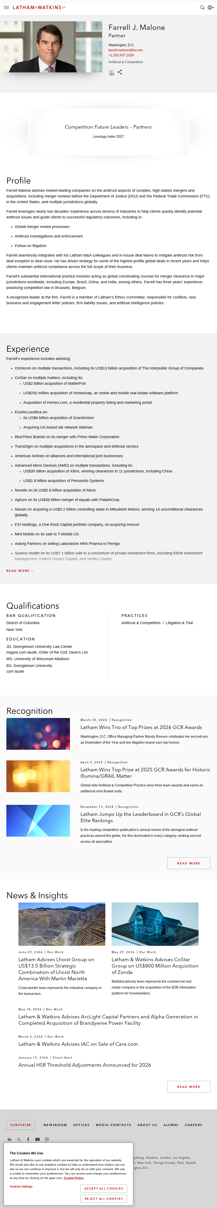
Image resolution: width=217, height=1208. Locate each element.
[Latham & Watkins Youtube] (37, 1139)
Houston (152, 1157)
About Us (147, 1125)
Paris (180, 1163)
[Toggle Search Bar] (202, 7)
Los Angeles (181, 1157)
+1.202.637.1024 (121, 55)
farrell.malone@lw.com (125, 50)
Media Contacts (113, 1125)
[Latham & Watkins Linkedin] (9, 1139)
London (165, 1157)
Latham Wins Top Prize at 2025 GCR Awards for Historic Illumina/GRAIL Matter (145, 772)
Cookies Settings (21, 1186)
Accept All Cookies (104, 1188)
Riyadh (191, 1163)
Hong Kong (136, 1157)
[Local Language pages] (210, 7)
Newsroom (55, 1125)
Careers (194, 1125)
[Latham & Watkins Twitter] (19, 1139)
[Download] (111, 73)
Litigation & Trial (179, 623)
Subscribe (21, 1125)
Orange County (164, 1163)
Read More (189, 863)
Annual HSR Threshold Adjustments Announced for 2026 (84, 1065)
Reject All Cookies (104, 1198)
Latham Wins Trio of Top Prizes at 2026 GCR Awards (141, 727)
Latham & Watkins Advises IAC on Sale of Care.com (78, 1044)
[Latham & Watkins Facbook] (28, 1139)
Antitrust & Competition (125, 62)
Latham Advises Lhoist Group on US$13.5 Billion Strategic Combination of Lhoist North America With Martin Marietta (56, 969)
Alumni (171, 1125)
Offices (81, 1125)
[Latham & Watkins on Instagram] (47, 1139)
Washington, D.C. (136, 1168)
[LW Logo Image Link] (39, 7)
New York (144, 1163)
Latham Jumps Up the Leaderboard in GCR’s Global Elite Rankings (141, 817)
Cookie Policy (74, 1178)
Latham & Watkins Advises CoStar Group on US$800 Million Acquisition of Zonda (155, 965)
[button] (108, 561)
